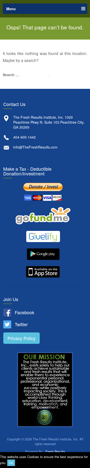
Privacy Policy (22, 338)
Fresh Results (55, 451)
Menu (11, 8)
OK (11, 463)
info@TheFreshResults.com (35, 147)
